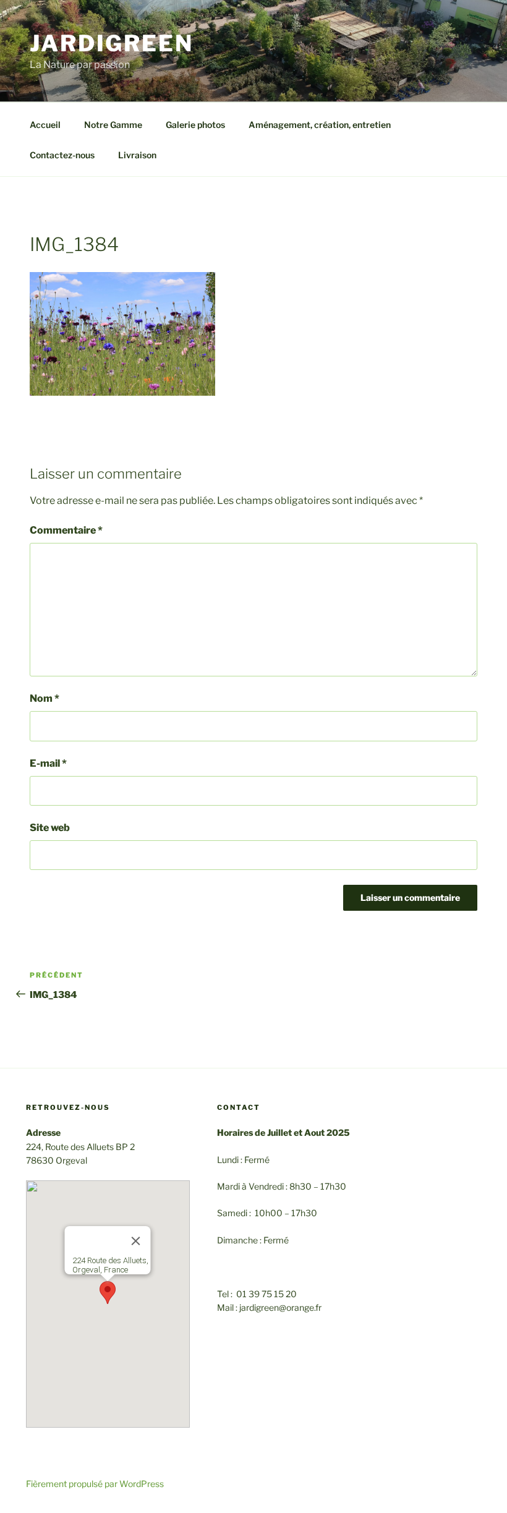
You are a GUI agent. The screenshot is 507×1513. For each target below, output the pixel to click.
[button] (108, 1292)
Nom (44, 698)
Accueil (45, 124)
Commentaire (66, 530)
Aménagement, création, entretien (320, 124)
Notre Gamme (113, 124)
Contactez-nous (62, 155)
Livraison (137, 155)
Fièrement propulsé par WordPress (95, 1483)
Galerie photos (195, 124)
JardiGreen (112, 43)
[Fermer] (136, 1241)
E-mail (48, 763)
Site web (50, 827)
